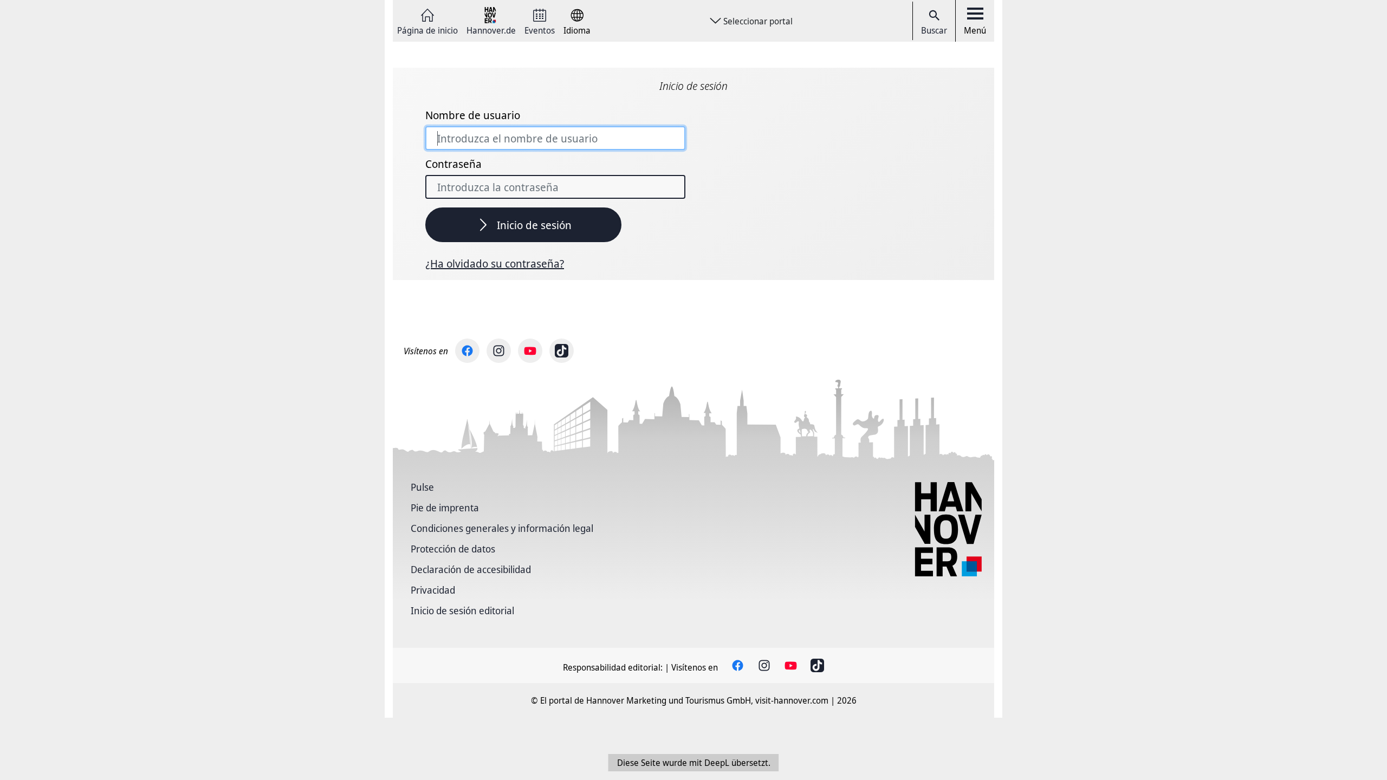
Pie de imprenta (445, 507)
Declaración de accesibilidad (471, 569)
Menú (975, 30)
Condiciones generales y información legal (502, 528)
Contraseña (453, 164)
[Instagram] (499, 351)
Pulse (422, 487)
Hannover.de (491, 29)
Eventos (539, 29)
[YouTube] (530, 351)
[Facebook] (467, 351)
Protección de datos (453, 549)
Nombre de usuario (472, 115)
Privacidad (433, 590)
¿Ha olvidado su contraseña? (494, 263)
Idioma (577, 29)
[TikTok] (561, 351)
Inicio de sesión (534, 225)
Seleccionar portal (758, 21)
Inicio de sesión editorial (462, 610)
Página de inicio (427, 29)
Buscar (934, 30)
